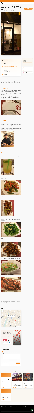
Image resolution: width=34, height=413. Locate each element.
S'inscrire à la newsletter (26, 409)
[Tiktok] (23, 406)
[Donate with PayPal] (4, 342)
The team (25, 62)
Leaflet (17, 326)
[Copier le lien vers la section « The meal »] (7, 152)
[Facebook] (24, 406)
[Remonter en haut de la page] (32, 409)
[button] (11, 318)
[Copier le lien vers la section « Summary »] (7, 78)
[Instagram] (21, 406)
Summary (25, 60)
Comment (4, 353)
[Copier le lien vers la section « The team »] (7, 120)
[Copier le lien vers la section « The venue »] (7, 88)
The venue (25, 61)
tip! (5, 340)
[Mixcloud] (27, 406)
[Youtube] (29, 406)
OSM (19, 326)
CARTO (20, 326)
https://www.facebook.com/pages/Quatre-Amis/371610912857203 (11, 66)
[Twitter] (30, 406)
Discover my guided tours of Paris (17, 0)
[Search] (32, 2)
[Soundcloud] (26, 406)
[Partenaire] (32, 410)
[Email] (32, 406)
